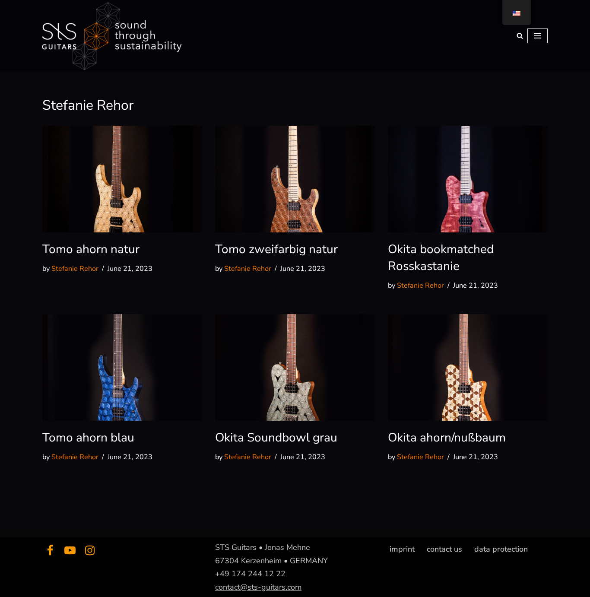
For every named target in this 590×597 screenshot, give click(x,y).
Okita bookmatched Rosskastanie (441, 257)
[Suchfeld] (520, 35)
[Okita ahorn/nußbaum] (468, 367)
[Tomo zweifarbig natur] (295, 179)
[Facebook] (50, 550)
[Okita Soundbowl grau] (295, 367)
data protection (501, 549)
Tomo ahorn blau (88, 437)
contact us (444, 549)
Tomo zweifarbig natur (276, 249)
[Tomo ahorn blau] (122, 367)
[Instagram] (90, 550)
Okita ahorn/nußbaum (447, 437)
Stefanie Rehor (74, 268)
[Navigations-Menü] (537, 36)
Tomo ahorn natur (91, 249)
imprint (402, 549)
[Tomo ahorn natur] (122, 179)
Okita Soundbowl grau (276, 437)
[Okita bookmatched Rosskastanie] (468, 179)
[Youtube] (70, 550)
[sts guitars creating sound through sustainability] (110, 35)
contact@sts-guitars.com (258, 586)
